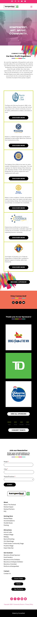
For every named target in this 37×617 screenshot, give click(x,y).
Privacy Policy (29, 604)
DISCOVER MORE (18, 118)
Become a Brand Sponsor (12, 555)
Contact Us (7, 573)
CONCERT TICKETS (18, 430)
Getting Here (8, 516)
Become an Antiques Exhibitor (13, 562)
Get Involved (8, 553)
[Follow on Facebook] (15, 1)
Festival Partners (9, 509)
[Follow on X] (18, 1)
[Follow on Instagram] (12, 1)
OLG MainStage (9, 541)
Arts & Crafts (8, 532)
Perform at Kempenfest (11, 566)
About (6, 502)
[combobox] (19, 479)
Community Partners (19, 604)
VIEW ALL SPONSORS (18, 414)
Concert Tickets (18, 578)
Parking (6, 525)
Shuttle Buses (8, 523)
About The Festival (10, 505)
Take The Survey (18, 589)
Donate (19, 584)
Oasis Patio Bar (9, 548)
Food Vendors (8, 557)
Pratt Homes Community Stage (14, 543)
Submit (9, 485)
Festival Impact (8, 507)
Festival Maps (8, 518)
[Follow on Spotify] (25, 1)
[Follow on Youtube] (21, 1)
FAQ (5, 511)
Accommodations (9, 521)
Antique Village (8, 534)
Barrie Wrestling (9, 539)
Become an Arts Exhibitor (12, 560)
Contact (6, 571)
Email (6, 462)
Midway (6, 537)
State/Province (9, 476)
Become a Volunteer (10, 564)
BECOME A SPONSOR (18, 282)
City (6, 469)
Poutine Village (8, 546)
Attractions (8, 530)
